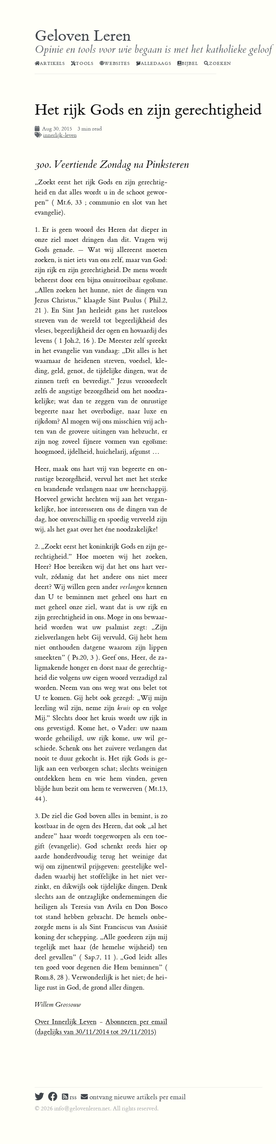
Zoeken (220, 63)
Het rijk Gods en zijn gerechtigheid (148, 110)
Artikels (52, 63)
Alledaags (156, 63)
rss (72, 1097)
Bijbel (189, 63)
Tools (84, 63)
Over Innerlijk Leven (66, 1022)
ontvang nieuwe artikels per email (137, 1097)
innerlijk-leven (60, 135)
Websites (117, 63)
